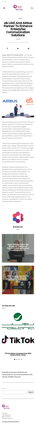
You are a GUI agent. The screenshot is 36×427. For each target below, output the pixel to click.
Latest (20, 18)
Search (4, 388)
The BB (4, 413)
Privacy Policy (7, 418)
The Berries (6, 415)
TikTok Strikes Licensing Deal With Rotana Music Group (18, 354)
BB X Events (6, 416)
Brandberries (18, 227)
